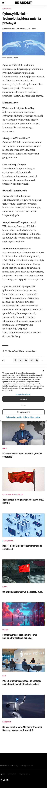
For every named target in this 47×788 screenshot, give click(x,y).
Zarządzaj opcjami (23, 412)
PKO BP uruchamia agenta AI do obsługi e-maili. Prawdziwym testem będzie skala (22, 682)
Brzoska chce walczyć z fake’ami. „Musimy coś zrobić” (22, 455)
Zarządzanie (8, 541)
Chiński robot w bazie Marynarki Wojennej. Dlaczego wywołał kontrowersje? (22, 728)
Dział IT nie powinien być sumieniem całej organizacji (22, 547)
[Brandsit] (23, 2)
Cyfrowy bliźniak (18, 351)
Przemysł (28, 351)
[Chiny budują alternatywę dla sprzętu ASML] (23, 571)
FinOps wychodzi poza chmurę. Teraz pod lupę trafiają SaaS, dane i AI (19, 636)
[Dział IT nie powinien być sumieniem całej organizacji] (23, 525)
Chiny (4, 587)
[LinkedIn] (7, 780)
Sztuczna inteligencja (12, 495)
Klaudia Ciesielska (8, 29)
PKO (4, 676)
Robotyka (6, 722)
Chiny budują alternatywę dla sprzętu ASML (22, 591)
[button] (43, 370)
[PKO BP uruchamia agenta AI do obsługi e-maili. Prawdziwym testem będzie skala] (23, 660)
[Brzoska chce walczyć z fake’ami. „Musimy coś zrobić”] (23, 433)
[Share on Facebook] (15, 360)
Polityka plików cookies (14, 417)
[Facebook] (1, 780)
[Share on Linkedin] (26, 360)
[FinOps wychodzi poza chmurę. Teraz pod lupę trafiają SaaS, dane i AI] (23, 614)
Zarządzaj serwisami (23, 394)
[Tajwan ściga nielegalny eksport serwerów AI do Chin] (23, 479)
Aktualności (6, 8)
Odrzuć (23, 405)
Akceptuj (23, 399)
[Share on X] (20, 360)
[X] (4, 780)
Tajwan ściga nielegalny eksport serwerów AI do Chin (23, 501)
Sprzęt (34, 351)
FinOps (5, 630)
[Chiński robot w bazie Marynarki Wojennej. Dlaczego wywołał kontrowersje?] (23, 706)
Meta (4, 449)
